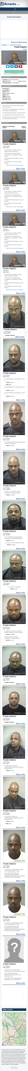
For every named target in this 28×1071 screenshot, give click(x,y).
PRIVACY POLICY (14, 1067)
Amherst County (15, 45)
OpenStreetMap (19, 1045)
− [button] (3, 1016)
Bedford (5, 271)
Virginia (4, 45)
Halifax (5, 229)
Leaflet (14, 1045)
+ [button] (3, 1014)
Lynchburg (6, 146)
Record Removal (19, 42)
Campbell (6, 187)
